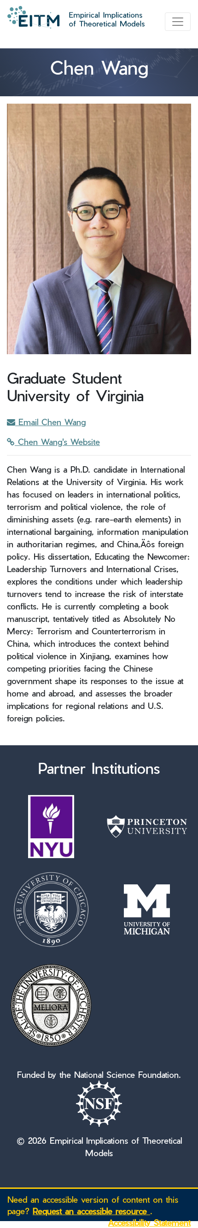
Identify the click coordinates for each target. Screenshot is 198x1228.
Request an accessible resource (91, 1211)
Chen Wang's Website (57, 441)
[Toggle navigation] (178, 21)
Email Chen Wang (50, 422)
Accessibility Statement (149, 1222)
